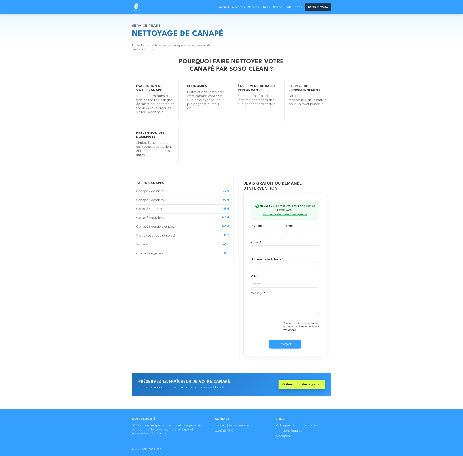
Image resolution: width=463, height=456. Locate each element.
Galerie (277, 7)
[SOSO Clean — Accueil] (136, 7)
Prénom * (257, 225)
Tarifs (266, 7)
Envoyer (285, 344)
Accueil (224, 7)
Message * (258, 293)
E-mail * (256, 242)
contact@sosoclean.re (232, 425)
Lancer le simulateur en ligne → (285, 214)
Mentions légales (289, 430)
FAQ (288, 7)
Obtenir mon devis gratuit (301, 384)
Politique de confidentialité (296, 425)
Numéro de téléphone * (267, 259)
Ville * (254, 276)
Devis (298, 7)
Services (253, 7)
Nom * (290, 225)
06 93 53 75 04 (318, 7)
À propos (238, 7)
